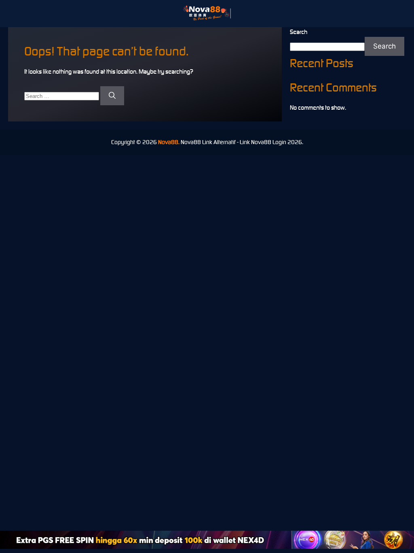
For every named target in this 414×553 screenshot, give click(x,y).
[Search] (112, 96)
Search (298, 32)
